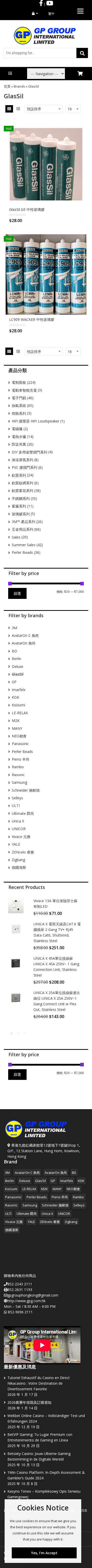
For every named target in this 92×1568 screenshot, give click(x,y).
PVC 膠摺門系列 (24, 467)
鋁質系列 (19, 475)
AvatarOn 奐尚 (24, 643)
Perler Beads (22, 552)
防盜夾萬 (19, 444)
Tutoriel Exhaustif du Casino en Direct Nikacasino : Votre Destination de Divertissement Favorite (38, 1383)
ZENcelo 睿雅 (23, 852)
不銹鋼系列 (21, 498)
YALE (16, 844)
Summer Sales (24, 544)
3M (14, 627)
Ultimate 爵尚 (23, 813)
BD (14, 651)
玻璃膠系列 (21, 514)
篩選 (17, 593)
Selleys (17, 797)
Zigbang (18, 859)
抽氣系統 (19, 405)
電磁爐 (17, 428)
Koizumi (18, 705)
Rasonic (18, 774)
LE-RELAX (20, 712)
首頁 (7, 86)
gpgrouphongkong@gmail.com (32, 1295)
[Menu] (80, 11)
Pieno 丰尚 (20, 759)
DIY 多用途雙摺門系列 (29, 452)
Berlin (16, 658)
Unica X (18, 821)
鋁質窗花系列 (22, 490)
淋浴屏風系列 (22, 459)
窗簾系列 (19, 506)
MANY (17, 728)
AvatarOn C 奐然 (25, 635)
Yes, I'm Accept (44, 1552)
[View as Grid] (9, 109)
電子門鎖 (19, 397)
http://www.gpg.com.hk (26, 1300)
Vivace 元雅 (21, 836)
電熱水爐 (19, 436)
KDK (15, 697)
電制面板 (19, 382)
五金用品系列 (22, 529)
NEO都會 (19, 736)
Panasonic (20, 743)
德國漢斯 (19, 867)
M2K (15, 720)
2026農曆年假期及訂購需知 (29, 1402)
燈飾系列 (19, 413)
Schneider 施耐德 (26, 790)
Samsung (19, 782)
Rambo (18, 766)
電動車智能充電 (24, 390)
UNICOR (19, 828)
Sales (16, 537)
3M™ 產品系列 (23, 521)
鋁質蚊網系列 (22, 482)
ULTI (16, 805)
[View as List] (18, 109)
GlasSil (40, 1180)
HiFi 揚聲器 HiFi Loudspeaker (35, 421)
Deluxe (17, 666)
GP (14, 681)
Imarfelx (18, 689)
